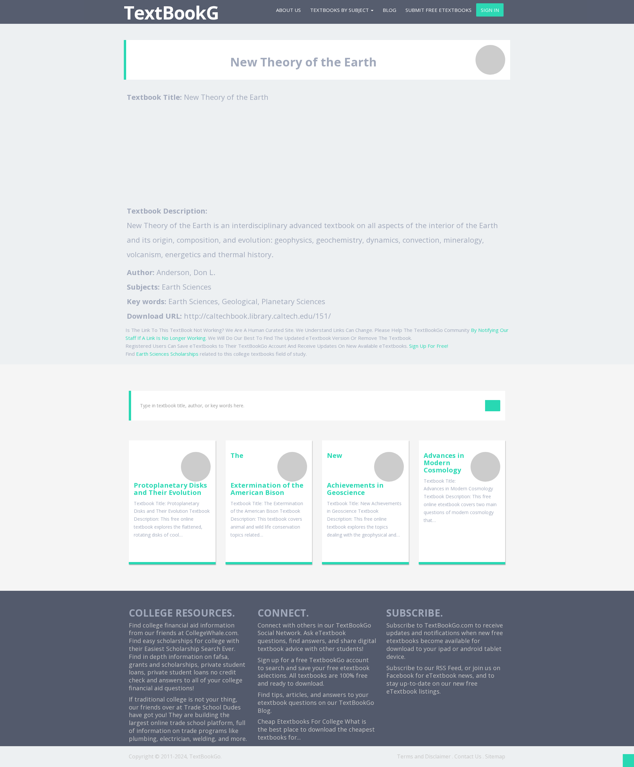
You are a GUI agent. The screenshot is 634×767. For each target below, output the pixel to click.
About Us (288, 10)
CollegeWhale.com (211, 633)
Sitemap (495, 756)
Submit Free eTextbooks (438, 10)
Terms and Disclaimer (424, 756)
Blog (389, 10)
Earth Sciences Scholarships (167, 353)
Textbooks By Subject (340, 10)
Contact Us (467, 756)
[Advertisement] (318, 153)
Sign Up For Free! (428, 346)
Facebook (400, 675)
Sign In (490, 10)
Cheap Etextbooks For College (300, 721)
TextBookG (171, 12)
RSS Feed (448, 668)
